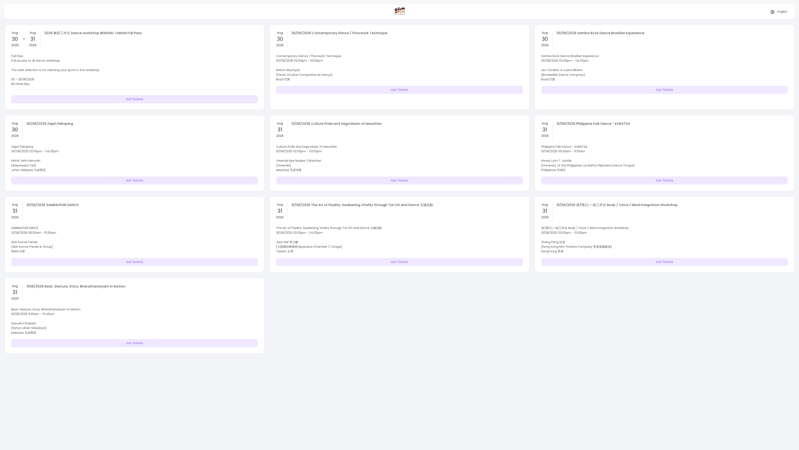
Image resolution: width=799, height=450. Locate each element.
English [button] (782, 12)
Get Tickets (134, 99)
